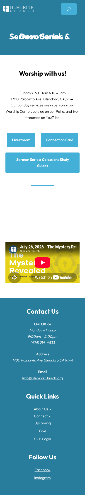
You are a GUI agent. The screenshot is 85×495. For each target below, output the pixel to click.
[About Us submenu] (50, 409)
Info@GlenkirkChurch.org (42, 378)
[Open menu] (52, 9)
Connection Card (59, 140)
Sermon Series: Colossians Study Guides (42, 162)
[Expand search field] (69, 8)
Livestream (21, 140)
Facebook (43, 469)
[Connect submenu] (50, 416)
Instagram (42, 477)
